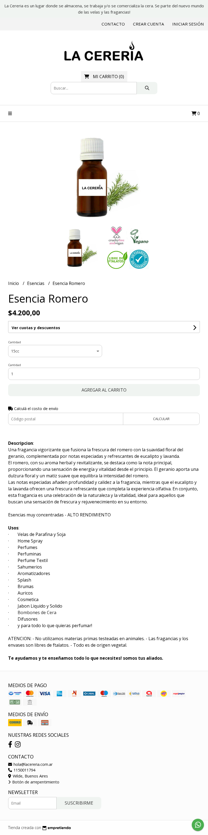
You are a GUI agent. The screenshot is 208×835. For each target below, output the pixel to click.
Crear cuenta (148, 24)
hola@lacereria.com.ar (32, 764)
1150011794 (23, 770)
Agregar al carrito (104, 390)
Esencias (36, 283)
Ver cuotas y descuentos (36, 327)
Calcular (161, 418)
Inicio (14, 283)
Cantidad (14, 342)
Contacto (113, 24)
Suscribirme (79, 803)
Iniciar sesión (188, 24)
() (108, 77)
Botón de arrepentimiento (35, 782)
